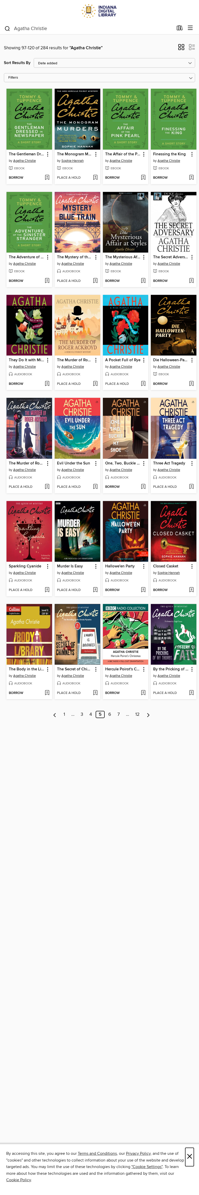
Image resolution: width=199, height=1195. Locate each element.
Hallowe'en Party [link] (120, 566)
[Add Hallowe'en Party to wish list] (143, 590)
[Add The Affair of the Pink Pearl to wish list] (143, 178)
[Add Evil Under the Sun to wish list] (95, 487)
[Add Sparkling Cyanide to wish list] (47, 590)
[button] (181, 48)
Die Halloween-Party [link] (171, 360)
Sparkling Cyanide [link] (25, 566)
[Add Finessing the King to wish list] (191, 178)
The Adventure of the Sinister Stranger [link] (27, 257)
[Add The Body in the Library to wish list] (47, 693)
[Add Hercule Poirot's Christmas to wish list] (143, 693)
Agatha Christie (24, 161)
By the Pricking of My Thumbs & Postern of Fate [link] (171, 669)
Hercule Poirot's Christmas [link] (123, 669)
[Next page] (148, 714)
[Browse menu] (190, 28)
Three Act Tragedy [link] (169, 463)
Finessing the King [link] (169, 154)
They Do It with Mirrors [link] (27, 360)
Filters (13, 77)
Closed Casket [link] (165, 566)
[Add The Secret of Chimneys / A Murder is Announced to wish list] (95, 693)
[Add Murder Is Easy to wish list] (95, 590)
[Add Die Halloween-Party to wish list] (191, 384)
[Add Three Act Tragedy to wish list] (191, 487)
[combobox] (89, 28)
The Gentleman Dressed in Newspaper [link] (27, 154)
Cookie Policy (18, 1180)
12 (137, 714)
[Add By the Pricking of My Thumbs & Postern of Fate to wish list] (191, 693)
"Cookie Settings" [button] (146, 1166)
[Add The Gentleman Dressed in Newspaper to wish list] (47, 178)
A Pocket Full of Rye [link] (122, 360)
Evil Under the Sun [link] (73, 463)
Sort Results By (17, 62)
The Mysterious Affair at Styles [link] (123, 257)
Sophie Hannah (72, 161)
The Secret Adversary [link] (171, 257)
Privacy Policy (138, 1153)
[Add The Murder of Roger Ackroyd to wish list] (95, 384)
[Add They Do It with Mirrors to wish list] (47, 384)
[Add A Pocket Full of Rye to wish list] (143, 384)
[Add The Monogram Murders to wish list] (95, 178)
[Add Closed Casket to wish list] (191, 590)
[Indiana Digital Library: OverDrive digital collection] (99, 11)
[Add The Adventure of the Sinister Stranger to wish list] (47, 281)
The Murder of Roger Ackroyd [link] (75, 360)
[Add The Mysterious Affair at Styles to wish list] (143, 281)
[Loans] (179, 29)
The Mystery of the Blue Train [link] (75, 257)
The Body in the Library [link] (27, 669)
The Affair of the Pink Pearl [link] (123, 154)
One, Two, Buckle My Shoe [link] (123, 463)
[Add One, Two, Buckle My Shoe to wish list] (143, 487)
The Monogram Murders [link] (75, 154)
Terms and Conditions (97, 1153)
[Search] (7, 28)
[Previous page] (55, 714)
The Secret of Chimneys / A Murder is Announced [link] (75, 669)
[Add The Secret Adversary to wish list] (191, 281)
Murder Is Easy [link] (70, 566)
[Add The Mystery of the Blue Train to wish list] (95, 281)
